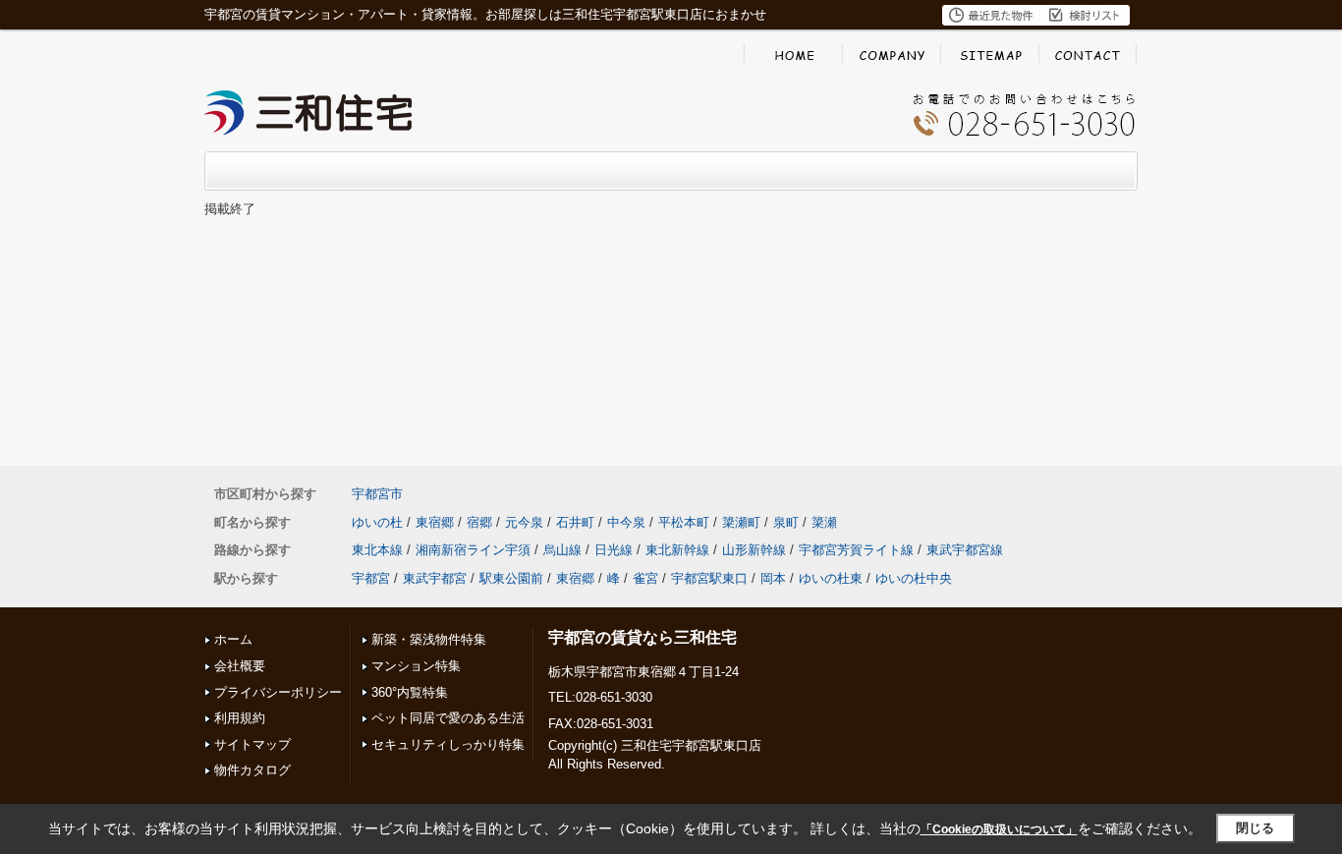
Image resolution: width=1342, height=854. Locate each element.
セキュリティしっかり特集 (448, 744)
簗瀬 (824, 522)
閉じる (1255, 828)
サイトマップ (252, 744)
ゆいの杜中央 (913, 578)
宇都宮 (371, 578)
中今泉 (626, 522)
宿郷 (479, 522)
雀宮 (645, 578)
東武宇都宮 (435, 578)
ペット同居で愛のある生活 (448, 718)
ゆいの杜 (377, 522)
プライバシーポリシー (278, 692)
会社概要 (239, 665)
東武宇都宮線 (964, 549)
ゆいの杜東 (831, 578)
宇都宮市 (377, 493)
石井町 (575, 522)
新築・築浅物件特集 (428, 639)
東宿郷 (435, 522)
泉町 (786, 522)
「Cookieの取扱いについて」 (999, 829)
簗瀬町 (741, 522)
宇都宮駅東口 (709, 578)
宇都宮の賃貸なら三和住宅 (642, 637)
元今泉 (524, 522)
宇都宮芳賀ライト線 (856, 549)
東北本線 (377, 549)
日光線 (613, 549)
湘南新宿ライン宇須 (473, 549)
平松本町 (683, 522)
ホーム (233, 639)
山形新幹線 (754, 549)
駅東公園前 (511, 578)
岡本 (773, 578)
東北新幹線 (677, 549)
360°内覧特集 (409, 692)
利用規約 (239, 718)
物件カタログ (252, 770)
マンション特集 (416, 665)
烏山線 (562, 549)
